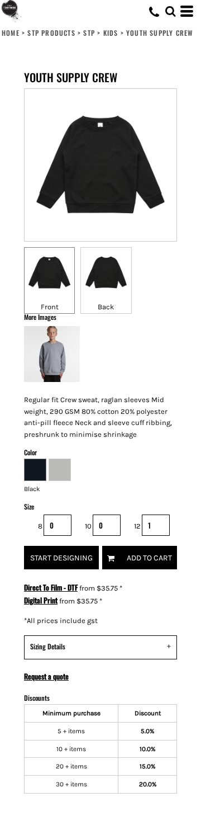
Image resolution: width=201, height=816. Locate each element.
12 (137, 526)
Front (50, 307)
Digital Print (41, 600)
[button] (170, 11)
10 (88, 526)
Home (11, 32)
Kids (110, 32)
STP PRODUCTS (51, 32)
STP (89, 32)
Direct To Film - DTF (51, 587)
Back (106, 307)
